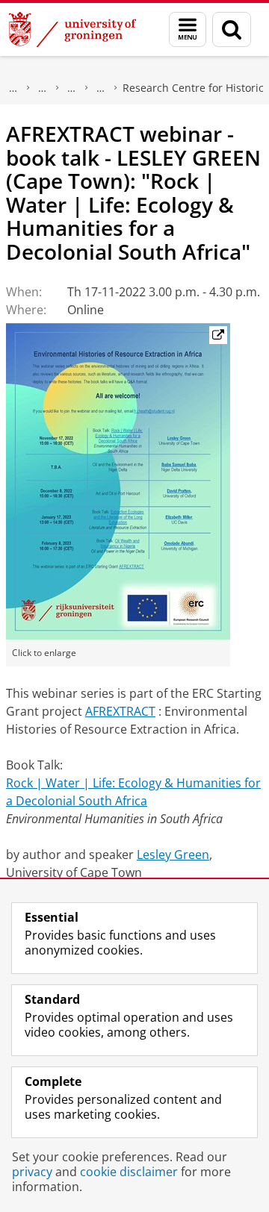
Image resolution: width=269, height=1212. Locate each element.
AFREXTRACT (120, 711)
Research (13, 88)
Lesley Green (173, 854)
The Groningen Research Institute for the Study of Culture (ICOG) (42, 88)
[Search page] (231, 29)
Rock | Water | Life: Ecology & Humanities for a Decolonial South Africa (133, 792)
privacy (32, 1171)
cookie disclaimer (129, 1171)
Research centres (100, 88)
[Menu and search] (188, 29)
